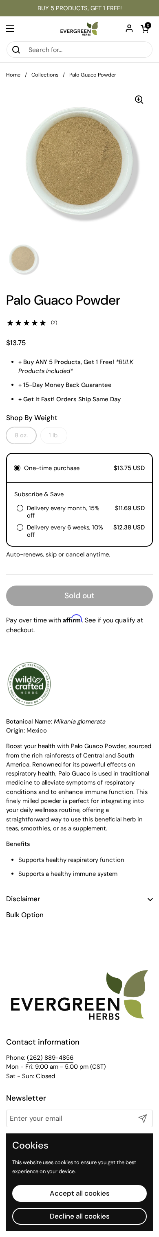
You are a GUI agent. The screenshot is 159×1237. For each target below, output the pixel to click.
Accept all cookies (80, 1193)
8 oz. (21, 435)
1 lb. (54, 435)
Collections (44, 74)
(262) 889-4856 (50, 1058)
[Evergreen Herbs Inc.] (79, 28)
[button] (145, 28)
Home (13, 74)
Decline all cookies (80, 1216)
